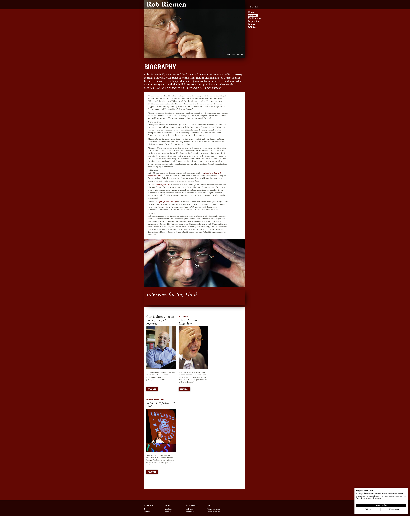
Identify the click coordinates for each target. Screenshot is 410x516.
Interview (183, 316)
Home (251, 12)
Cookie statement (213, 512)
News (146, 509)
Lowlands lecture (155, 399)
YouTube (168, 509)
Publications (254, 18)
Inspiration (254, 21)
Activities (189, 509)
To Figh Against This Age (166, 202)
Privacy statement (213, 509)
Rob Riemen (166, 5)
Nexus (251, 24)
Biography (252, 15)
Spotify (168, 512)
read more (152, 389)
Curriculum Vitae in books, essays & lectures (160, 320)
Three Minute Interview (188, 321)
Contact (252, 27)
